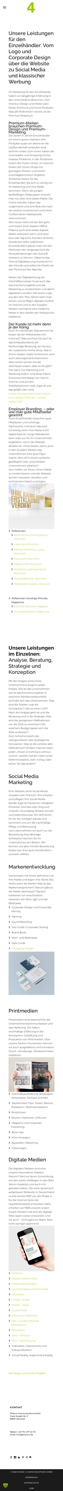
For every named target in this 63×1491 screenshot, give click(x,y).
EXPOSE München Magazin (31, 606)
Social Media (19, 1310)
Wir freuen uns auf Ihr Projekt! (27, 1373)
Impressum (31, 1477)
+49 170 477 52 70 (26, 1432)
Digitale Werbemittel (24, 1278)
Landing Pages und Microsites (30, 1289)
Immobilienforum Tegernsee (32, 611)
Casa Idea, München (26, 544)
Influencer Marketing (24, 1315)
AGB (32, 1488)
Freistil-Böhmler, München (30, 578)
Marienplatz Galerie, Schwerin (32, 583)
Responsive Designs (24, 1283)
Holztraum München (27, 558)
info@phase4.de (24, 1434)
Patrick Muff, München (28, 564)
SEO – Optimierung (23, 1340)
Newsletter (18, 1330)
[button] (5, 1485)
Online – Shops (21, 1299)
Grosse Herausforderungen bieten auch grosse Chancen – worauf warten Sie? (29, 397)
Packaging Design (23, 948)
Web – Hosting (21, 1335)
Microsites (18, 1294)
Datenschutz (31, 1483)
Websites (17, 1273)
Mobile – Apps (20, 1305)
